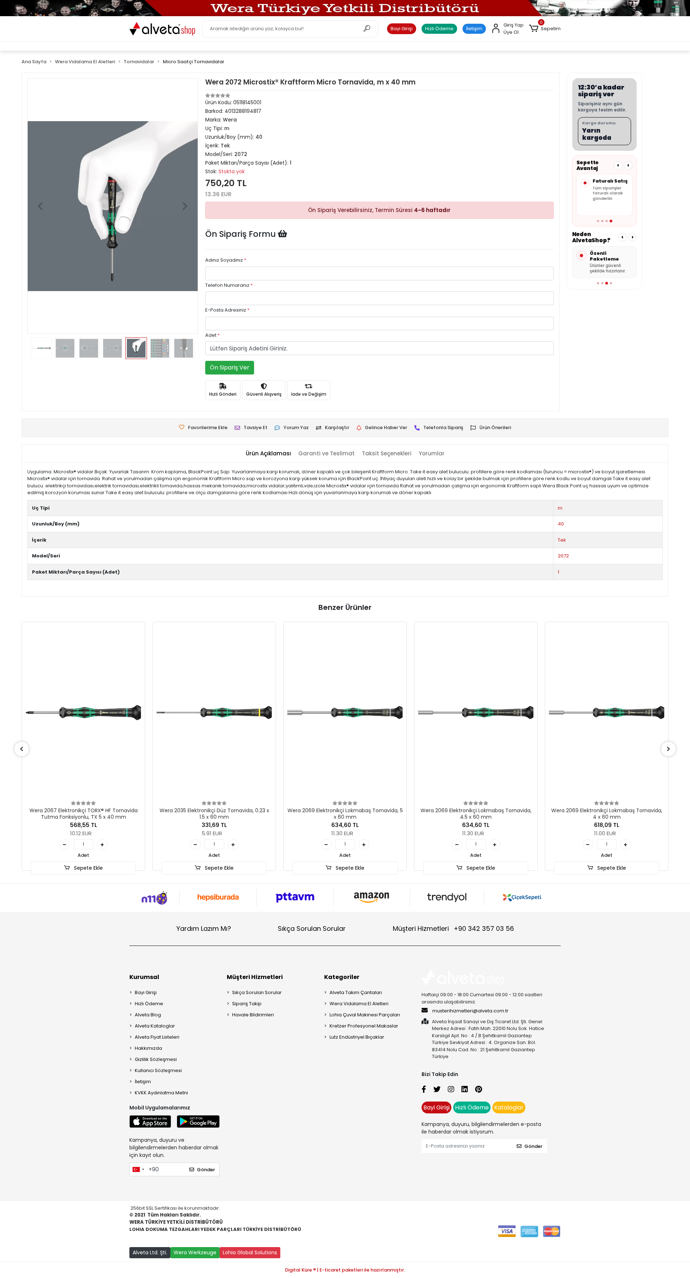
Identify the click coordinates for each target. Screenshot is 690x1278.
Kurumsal (144, 977)
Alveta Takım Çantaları (356, 992)
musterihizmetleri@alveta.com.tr (470, 1010)
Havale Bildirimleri (253, 1014)
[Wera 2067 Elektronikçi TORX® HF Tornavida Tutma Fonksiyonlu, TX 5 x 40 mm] (83, 712)
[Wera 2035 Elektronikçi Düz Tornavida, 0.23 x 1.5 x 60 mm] (214, 712)
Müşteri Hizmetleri (453, 928)
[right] (668, 749)
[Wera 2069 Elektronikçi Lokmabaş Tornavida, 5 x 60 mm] (345, 712)
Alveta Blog (148, 1014)
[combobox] (138, 1169)
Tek (562, 540)
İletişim (474, 28)
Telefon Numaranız (229, 285)
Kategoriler (341, 977)
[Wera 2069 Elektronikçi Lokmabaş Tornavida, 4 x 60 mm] (606, 712)
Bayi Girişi (402, 28)
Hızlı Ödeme (439, 28)
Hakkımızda (148, 1048)
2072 (563, 555)
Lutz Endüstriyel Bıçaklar (357, 1037)
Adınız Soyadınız (225, 260)
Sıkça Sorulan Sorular (312, 928)
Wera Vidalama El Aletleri (359, 1003)
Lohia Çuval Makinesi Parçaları (365, 1014)
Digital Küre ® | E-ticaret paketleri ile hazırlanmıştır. (345, 1269)
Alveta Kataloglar (155, 1025)
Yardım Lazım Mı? (203, 928)
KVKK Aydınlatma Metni (161, 1092)
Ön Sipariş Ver (229, 367)
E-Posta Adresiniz (227, 310)
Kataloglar (509, 1107)
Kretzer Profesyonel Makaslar (364, 1025)
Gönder (206, 1169)
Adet (212, 335)
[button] (545, 29)
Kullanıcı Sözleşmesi (158, 1070)
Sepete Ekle (88, 868)
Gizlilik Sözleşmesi (156, 1059)
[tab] (268, 453)
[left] (21, 749)
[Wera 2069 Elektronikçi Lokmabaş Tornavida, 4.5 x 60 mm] (476, 712)
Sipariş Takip (247, 1003)
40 (561, 523)
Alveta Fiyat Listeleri (157, 1037)
